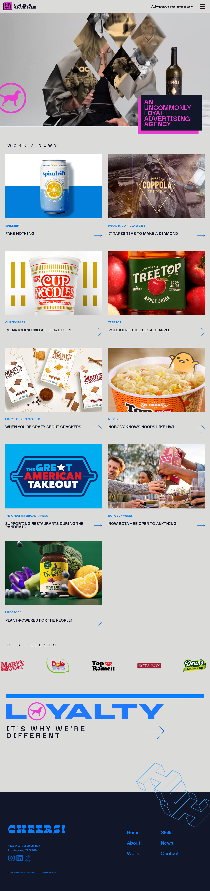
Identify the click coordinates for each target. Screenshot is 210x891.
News (167, 842)
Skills (167, 832)
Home (133, 832)
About (133, 842)
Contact (170, 853)
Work (133, 853)
